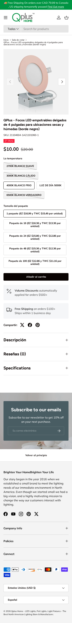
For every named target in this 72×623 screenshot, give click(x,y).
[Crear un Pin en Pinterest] (37, 325)
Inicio (6, 40)
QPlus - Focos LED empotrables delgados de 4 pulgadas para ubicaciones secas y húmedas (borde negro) (33, 43)
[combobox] (36, 29)
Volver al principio (36, 455)
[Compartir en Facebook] (30, 325)
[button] (66, 17)
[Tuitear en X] (22, 325)
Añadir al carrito (36, 276)
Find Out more (56, 6)
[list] (36, 81)
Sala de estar (18, 40)
